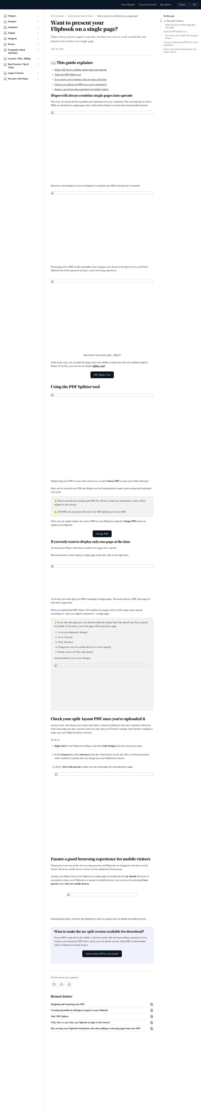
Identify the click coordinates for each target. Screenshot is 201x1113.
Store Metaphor (128, 4)
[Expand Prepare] (38, 16)
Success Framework (148, 4)
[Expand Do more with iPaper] (38, 79)
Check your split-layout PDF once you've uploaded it (81, 84)
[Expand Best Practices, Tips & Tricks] (38, 64)
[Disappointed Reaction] (54, 984)
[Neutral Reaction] (61, 984)
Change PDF (102, 533)
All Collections (57, 16)
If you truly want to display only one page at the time (81, 79)
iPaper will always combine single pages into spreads (81, 69)
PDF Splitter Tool (102, 375)
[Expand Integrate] (38, 38)
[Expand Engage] (38, 33)
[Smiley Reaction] (69, 984)
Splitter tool (98, 366)
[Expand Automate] (38, 27)
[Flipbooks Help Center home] (3, 4)
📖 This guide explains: (173, 21)
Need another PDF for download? (102, 953)
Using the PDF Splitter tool (68, 74)
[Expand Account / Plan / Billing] (38, 58)
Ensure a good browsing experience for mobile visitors (81, 89)
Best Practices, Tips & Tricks (80, 16)
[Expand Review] (38, 44)
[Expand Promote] (38, 21)
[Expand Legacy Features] (38, 73)
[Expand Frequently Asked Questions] (38, 50)
